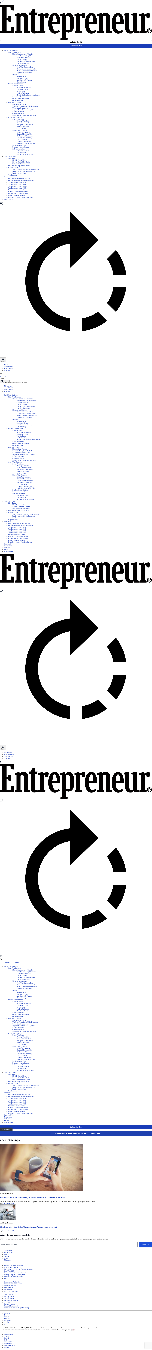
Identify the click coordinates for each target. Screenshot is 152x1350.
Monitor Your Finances (19, 104)
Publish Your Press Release (13, 1267)
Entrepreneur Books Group (13, 1284)
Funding (15, 74)
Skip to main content (6, 1)
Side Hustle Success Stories (21, 164)
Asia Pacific (8, 1342)
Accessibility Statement (11, 1300)
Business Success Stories (20, 147)
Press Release (8, 551)
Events (6, 1254)
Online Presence (17, 100)
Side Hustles (12, 158)
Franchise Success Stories (16, 190)
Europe (6, 1347)
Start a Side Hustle (10, 156)
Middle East (8, 1344)
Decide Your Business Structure (27, 71)
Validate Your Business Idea (26, 61)
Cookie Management (11, 1306)
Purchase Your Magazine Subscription (16, 1273)
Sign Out (7, 370)
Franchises (7, 177)
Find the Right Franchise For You (19, 179)
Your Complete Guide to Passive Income (25, 169)
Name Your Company (24, 87)
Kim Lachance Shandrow (10, 1231)
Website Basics (21, 91)
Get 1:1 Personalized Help (16, 195)
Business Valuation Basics (25, 154)
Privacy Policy (9, 1296)
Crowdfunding (21, 82)
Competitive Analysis (24, 58)
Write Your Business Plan (25, 67)
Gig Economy (12, 175)
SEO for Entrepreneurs (24, 141)
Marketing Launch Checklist (26, 143)
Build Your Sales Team (24, 123)
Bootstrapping (21, 76)
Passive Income (13, 167)
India (5, 1340)
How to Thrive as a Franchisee (18, 192)
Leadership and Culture (20, 145)
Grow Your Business (15, 117)
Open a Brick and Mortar (20, 99)
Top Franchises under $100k (17, 186)
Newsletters (8, 546)
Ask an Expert (9, 1287)
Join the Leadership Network (13, 1265)
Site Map (7, 1302)
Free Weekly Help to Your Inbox (19, 166)
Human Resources (18, 112)
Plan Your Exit (21, 153)
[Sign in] (1, 957)
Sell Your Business (23, 151)
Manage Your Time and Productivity (24, 115)
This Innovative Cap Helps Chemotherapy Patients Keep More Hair (29, 1227)
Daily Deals (8, 1289)
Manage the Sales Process (25, 125)
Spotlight (7, 1262)
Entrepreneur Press (10, 1286)
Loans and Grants (22, 78)
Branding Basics (17, 86)
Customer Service (18, 113)
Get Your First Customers (25, 136)
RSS (5, 1324)
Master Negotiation (23, 126)
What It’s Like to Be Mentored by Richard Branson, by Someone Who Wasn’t (33, 1197)
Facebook (7, 1313)
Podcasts (7, 548)
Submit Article (9, 367)
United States (8, 1334)
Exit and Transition (18, 149)
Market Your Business (19, 130)
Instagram (7, 1320)
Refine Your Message (24, 132)
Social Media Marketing (24, 138)
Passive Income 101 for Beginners (23, 171)
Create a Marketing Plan (24, 134)
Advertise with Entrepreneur (13, 1276)
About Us (7, 1278)
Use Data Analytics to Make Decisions (25, 106)
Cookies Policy (9, 1298)
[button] (76, 762)
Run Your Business (14, 102)
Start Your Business (14, 52)
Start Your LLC (9, 368)
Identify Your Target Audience (26, 56)
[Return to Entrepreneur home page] (76, 39)
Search (2, 379)
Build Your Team (18, 97)
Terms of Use (8, 1295)
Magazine (7, 1260)
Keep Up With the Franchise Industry (20, 197)
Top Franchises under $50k (17, 184)
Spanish (6, 1336)
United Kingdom (9, 1345)
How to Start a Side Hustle (21, 162)
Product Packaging (23, 93)
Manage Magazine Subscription (14, 1275)
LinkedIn (7, 1317)
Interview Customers (23, 63)
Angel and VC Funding (24, 80)
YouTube (7, 1319)
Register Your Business (24, 73)
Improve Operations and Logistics (23, 110)
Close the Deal (21, 128)
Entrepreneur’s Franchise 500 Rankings (21, 180)
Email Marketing (22, 139)
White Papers (8, 1252)
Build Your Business (10, 50)
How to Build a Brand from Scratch (28, 95)
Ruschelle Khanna (8, 1203)
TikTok (6, 1322)
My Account (8, 365)
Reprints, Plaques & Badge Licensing (16, 1308)
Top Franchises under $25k (17, 182)
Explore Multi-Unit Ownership (18, 193)
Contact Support (9, 1304)
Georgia (6, 1338)
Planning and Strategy (19, 65)
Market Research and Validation (22, 54)
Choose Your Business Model (26, 69)
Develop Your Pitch (23, 121)
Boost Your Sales (18, 119)
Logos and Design (23, 89)
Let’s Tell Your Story (11, 1291)
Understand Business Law (21, 108)
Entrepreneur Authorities (12, 1282)
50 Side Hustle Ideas (19, 160)
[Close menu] (1, 960)
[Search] (1, 204)
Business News (9, 199)
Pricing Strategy (22, 59)
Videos (6, 549)
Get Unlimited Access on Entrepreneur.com (18, 1269)
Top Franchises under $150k (17, 188)
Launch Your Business (15, 84)
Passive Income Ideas (19, 173)
